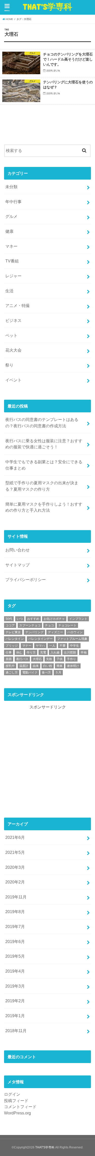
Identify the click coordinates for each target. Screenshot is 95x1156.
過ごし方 (12, 672)
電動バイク (29, 672)
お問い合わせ (17, 550)
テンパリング (34, 632)
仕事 (9, 652)
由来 (36, 666)
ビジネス (13, 320)
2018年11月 (16, 1030)
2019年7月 (15, 926)
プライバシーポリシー (25, 579)
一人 (52, 645)
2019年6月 (15, 941)
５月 (58, 672)
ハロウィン (75, 632)
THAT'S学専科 (47, 6)
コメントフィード (20, 1106)
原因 (9, 659)
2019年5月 (15, 956)
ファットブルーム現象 (72, 639)
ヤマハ (40, 645)
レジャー (13, 276)
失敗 (49, 659)
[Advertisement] (47, 757)
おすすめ (33, 619)
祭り (9, 365)
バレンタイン (15, 639)
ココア (10, 625)
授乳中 (10, 666)
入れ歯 (55, 652)
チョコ (49, 625)
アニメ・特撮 (17, 305)
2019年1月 (15, 1015)
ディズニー (55, 632)
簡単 (59, 666)
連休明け (73, 666)
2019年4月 (15, 971)
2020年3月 (15, 867)
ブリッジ (12, 645)
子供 (59, 659)
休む (19, 652)
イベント (13, 380)
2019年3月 (15, 986)
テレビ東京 (13, 632)
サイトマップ (17, 565)
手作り (71, 659)
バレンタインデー (40, 639)
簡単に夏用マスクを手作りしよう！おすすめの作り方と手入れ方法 (43, 507)
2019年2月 (15, 1000)
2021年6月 (15, 837)
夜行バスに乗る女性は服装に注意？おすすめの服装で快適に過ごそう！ (43, 443)
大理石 (37, 659)
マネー (11, 246)
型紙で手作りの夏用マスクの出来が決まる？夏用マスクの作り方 (41, 485)
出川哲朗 (70, 652)
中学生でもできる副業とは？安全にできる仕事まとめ (43, 464)
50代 (9, 619)
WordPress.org (17, 1113)
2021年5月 (15, 852)
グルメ (11, 216)
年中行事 (13, 201)
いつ (20, 619)
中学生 (74, 645)
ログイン (12, 1094)
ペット (11, 335)
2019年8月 (15, 911)
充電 (43, 652)
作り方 (31, 652)
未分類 (11, 186)
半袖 (84, 652)
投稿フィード (16, 1100)
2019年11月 (16, 897)
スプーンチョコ (30, 625)
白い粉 (47, 666)
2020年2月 (15, 882)
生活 (9, 290)
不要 (63, 645)
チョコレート (67, 625)
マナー (26, 645)
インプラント (78, 619)
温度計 (23, 666)
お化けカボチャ (54, 619)
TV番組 (12, 261)
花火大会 (13, 350)
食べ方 (46, 672)
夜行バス (22, 659)
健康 (9, 231)
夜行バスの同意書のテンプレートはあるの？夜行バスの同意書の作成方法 (41, 422)
